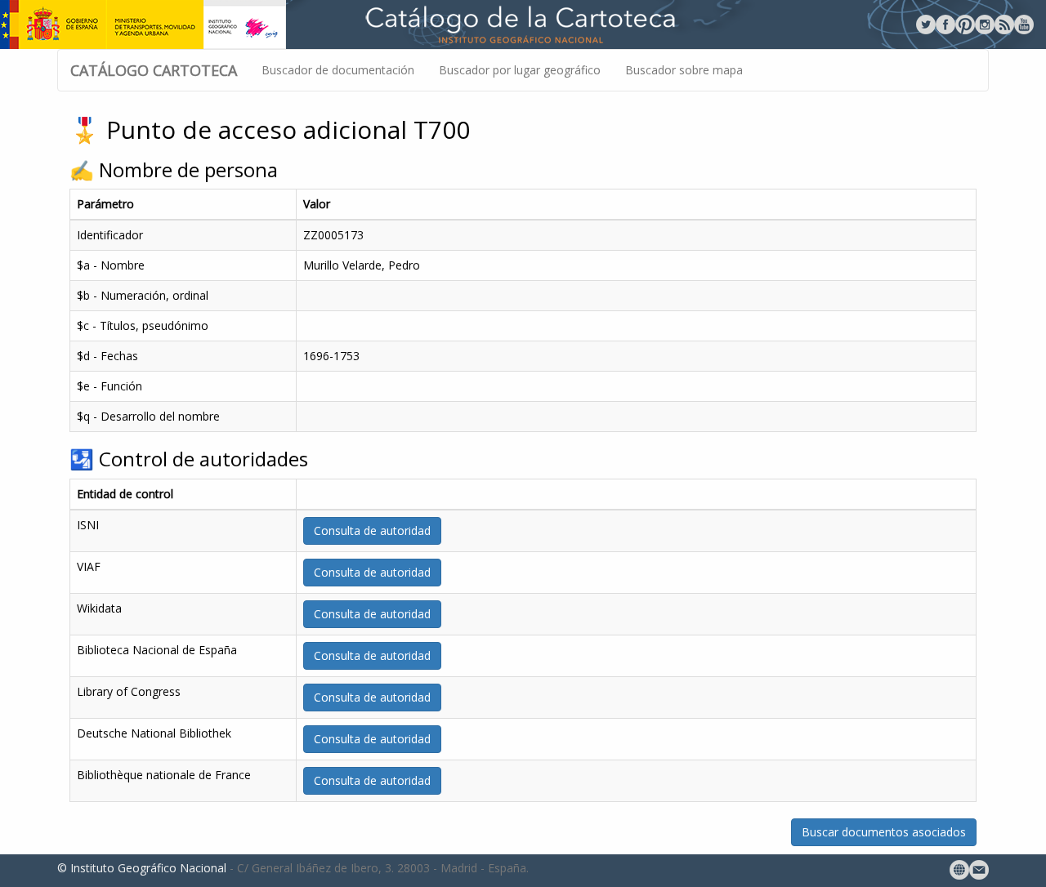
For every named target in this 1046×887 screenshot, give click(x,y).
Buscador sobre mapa (684, 70)
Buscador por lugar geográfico (520, 70)
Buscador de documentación (338, 70)
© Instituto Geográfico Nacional (141, 868)
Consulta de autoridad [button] (372, 530)
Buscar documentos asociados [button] (884, 832)
